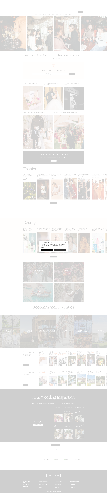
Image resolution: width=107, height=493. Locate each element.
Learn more (42, 247)
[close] (65, 242)
